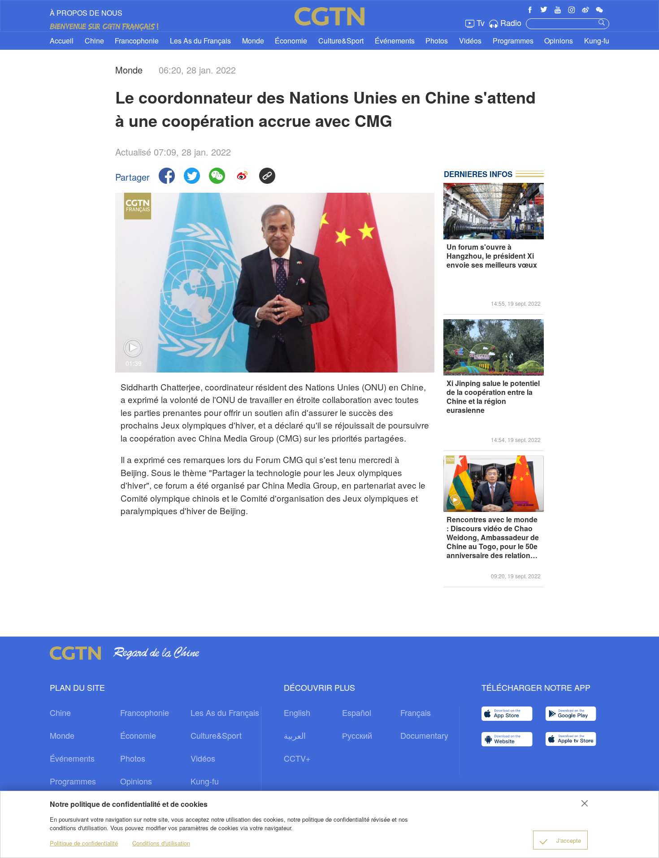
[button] (455, 500)
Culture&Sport (341, 40)
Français (415, 712)
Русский (357, 735)
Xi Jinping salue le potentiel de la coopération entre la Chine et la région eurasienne (493, 397)
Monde (253, 40)
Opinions (558, 40)
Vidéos (470, 40)
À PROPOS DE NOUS (86, 13)
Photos (436, 40)
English (297, 712)
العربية (295, 735)
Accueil (62, 40)
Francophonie (137, 40)
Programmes (513, 40)
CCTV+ (297, 758)
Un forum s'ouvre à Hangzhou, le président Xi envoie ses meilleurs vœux (492, 256)
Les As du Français (200, 40)
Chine (94, 40)
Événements (395, 40)
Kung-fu (596, 40)
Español (356, 712)
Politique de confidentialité (84, 843)
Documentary (424, 735)
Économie (291, 40)
